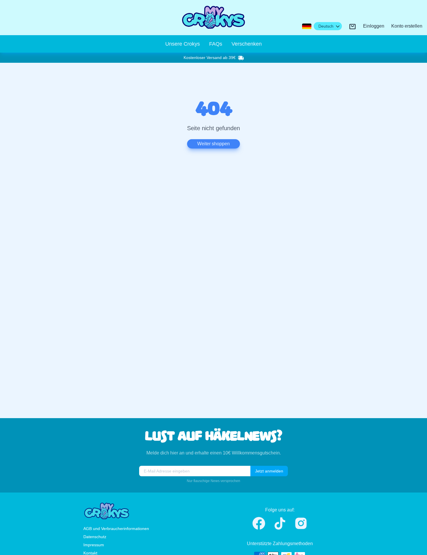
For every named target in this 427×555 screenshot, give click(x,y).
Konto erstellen (406, 26)
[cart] (352, 26)
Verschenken (247, 44)
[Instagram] (300, 523)
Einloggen (373, 26)
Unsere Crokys (182, 44)
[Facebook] (258, 523)
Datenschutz (94, 536)
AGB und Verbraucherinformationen (116, 528)
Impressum (93, 545)
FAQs (215, 44)
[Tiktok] (279, 523)
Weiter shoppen (213, 143)
